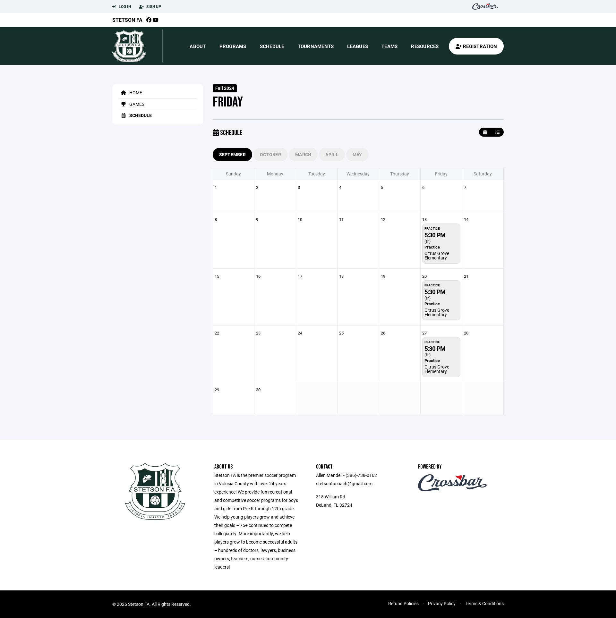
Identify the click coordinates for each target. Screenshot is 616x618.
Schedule (272, 46)
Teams (389, 46)
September (232, 154)
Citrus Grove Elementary (436, 255)
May (357, 154)
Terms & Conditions (484, 603)
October (270, 154)
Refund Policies (403, 603)
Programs (232, 46)
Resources (425, 46)
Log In (124, 6)
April (331, 154)
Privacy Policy (442, 603)
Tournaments (316, 46)
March (303, 154)
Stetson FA (127, 19)
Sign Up (153, 6)
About (198, 46)
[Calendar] (485, 132)
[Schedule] (497, 132)
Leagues (357, 46)
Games (136, 104)
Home (135, 92)
